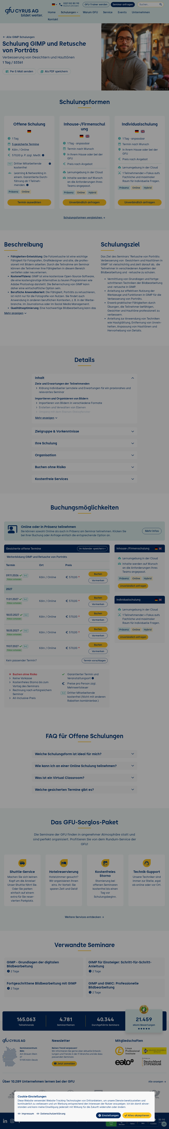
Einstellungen (110, 1115)
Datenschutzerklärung (52, 1113)
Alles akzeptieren (138, 1115)
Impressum (28, 1113)
